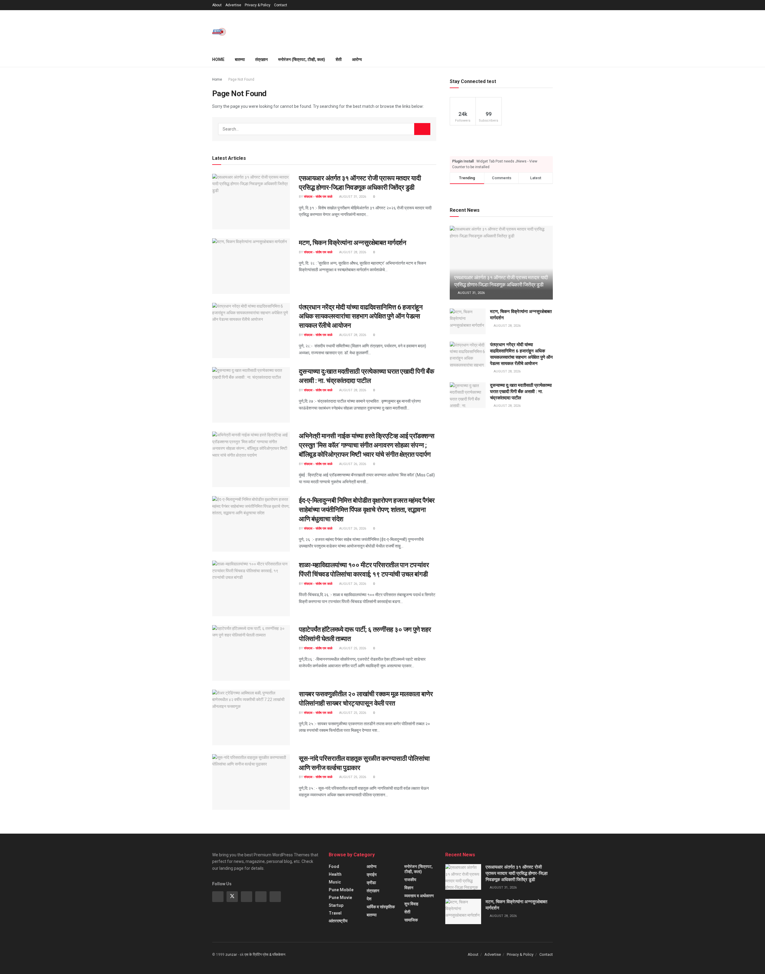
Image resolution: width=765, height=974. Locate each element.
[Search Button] (422, 129)
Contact (280, 5)
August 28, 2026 (352, 252)
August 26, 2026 (352, 464)
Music (335, 882)
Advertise (233, 5)
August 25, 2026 (352, 648)
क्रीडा (371, 882)
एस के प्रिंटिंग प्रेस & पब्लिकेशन (264, 954)
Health (335, 874)
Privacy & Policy (257, 5)
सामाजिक (411, 920)
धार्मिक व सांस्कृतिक (381, 906)
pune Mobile (341, 889)
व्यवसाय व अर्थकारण (419, 895)
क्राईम (372, 874)
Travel (335, 913)
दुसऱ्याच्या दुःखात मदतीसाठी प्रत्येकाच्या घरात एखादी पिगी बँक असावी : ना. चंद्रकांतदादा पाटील (521, 392)
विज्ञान (408, 887)
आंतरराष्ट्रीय (338, 920)
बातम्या (240, 59)
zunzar (231, 954)
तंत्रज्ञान (261, 59)
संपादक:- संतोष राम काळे (318, 197)
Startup (336, 905)
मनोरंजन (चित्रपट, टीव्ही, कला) (301, 59)
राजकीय (410, 879)
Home (218, 59)
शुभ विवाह (411, 903)
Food (334, 866)
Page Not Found (241, 79)
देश (369, 898)
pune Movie (340, 897)
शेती (339, 59)
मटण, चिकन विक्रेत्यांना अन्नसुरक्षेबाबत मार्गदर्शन (352, 242)
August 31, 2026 (352, 197)
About (217, 5)
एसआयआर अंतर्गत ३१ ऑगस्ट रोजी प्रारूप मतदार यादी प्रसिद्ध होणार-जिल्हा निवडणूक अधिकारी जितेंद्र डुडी (516, 873)
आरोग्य (357, 59)
